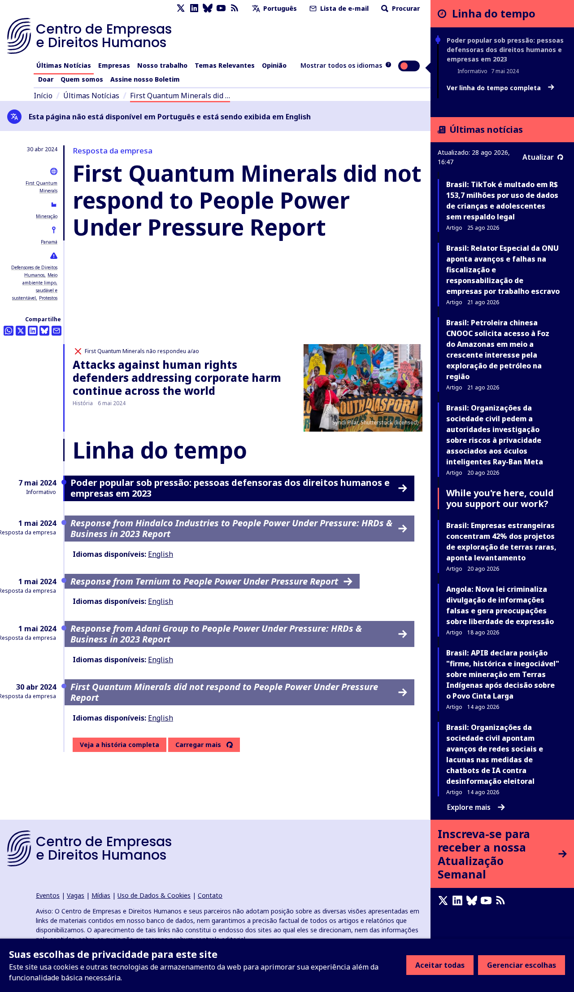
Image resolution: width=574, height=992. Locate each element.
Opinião (274, 65)
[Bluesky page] (207, 8)
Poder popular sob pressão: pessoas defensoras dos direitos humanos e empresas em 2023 (505, 49)
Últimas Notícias (63, 65)
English (160, 554)
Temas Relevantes (225, 65)
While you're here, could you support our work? (500, 498)
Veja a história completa (119, 744)
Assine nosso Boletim (145, 79)
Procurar (405, 8)
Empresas (114, 65)
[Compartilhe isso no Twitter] (21, 331)
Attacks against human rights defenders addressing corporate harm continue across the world (177, 377)
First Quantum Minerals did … (180, 96)
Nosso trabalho (162, 65)
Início (43, 96)
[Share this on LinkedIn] (33, 331)
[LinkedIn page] (194, 8)
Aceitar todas (440, 965)
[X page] (180, 8)
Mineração (46, 216)
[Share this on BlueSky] (44, 331)
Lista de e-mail (343, 8)
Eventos (48, 895)
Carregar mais (198, 745)
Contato (210, 895)
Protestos (48, 298)
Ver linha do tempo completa (495, 88)
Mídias (100, 895)
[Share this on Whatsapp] (8, 331)
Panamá (49, 242)
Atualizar (538, 157)
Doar (45, 79)
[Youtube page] (221, 8)
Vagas (75, 895)
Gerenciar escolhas (521, 965)
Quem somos (82, 79)
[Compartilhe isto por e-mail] (56, 331)
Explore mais (469, 807)
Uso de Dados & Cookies (154, 895)
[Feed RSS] (234, 8)
